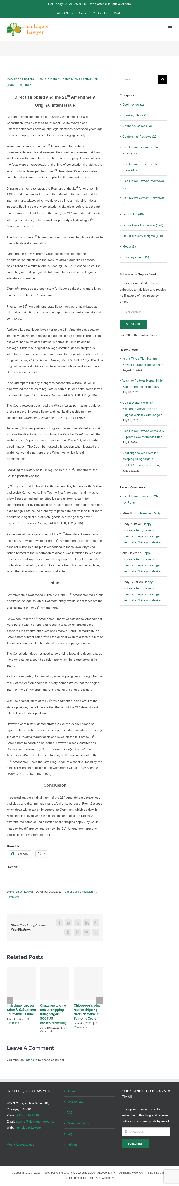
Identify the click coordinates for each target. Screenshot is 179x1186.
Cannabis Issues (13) (137, 126)
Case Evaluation (78, 1123)
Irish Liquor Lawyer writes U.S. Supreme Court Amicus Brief (21, 1010)
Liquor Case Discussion (78, 891)
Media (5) (129, 246)
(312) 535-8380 (28, 1115)
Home (71, 1091)
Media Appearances (20, 1144)
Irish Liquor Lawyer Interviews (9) (143, 184)
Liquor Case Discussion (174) (142, 225)
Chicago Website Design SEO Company (91, 1172)
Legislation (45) (133, 214)
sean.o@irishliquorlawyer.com (110, 4)
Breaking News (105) (136, 115)
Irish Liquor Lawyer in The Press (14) (140, 150)
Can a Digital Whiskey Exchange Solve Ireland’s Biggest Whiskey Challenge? (142, 409)
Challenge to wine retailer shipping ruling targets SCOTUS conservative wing (53, 1014)
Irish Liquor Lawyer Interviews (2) (143, 200)
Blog (70, 1134)
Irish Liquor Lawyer (21, 891)
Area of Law (75, 1102)
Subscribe (133, 324)
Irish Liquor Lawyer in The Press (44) (140, 167)
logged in (31, 1059)
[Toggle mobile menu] (170, 28)
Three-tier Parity (149, 513)
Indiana (72, 1144)
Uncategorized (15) (135, 257)
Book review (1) (133, 104)
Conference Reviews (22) (140, 136)
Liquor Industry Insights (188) (142, 236)
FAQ (70, 1112)
